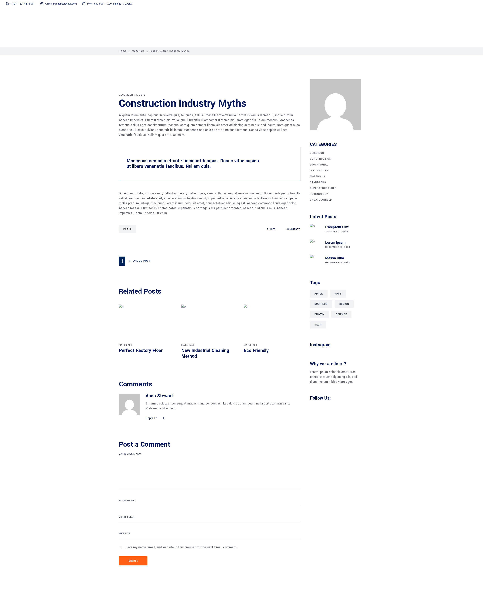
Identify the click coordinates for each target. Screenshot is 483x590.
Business (321, 304)
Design (344, 304)
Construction (320, 159)
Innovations (319, 170)
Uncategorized (321, 200)
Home (123, 51)
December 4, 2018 (337, 262)
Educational (319, 164)
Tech (318, 324)
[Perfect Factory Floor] (147, 323)
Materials (138, 51)
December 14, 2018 (132, 95)
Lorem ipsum (335, 242)
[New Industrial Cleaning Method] (209, 323)
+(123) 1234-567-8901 (22, 3)
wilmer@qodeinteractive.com (61, 3)
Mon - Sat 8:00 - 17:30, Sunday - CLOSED (109, 3)
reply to (151, 418)
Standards (318, 182)
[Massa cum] (315, 260)
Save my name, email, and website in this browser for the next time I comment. (181, 547)
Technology (319, 194)
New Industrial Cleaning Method (205, 353)
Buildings (317, 153)
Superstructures (323, 188)
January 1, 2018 (336, 231)
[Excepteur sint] (315, 229)
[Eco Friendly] (272, 323)
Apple (319, 293)
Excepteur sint (337, 227)
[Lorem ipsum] (315, 245)
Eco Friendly (256, 350)
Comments (293, 229)
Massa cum (334, 258)
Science (341, 314)
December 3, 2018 (337, 247)
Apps (338, 293)
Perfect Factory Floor (141, 350)
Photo (127, 229)
